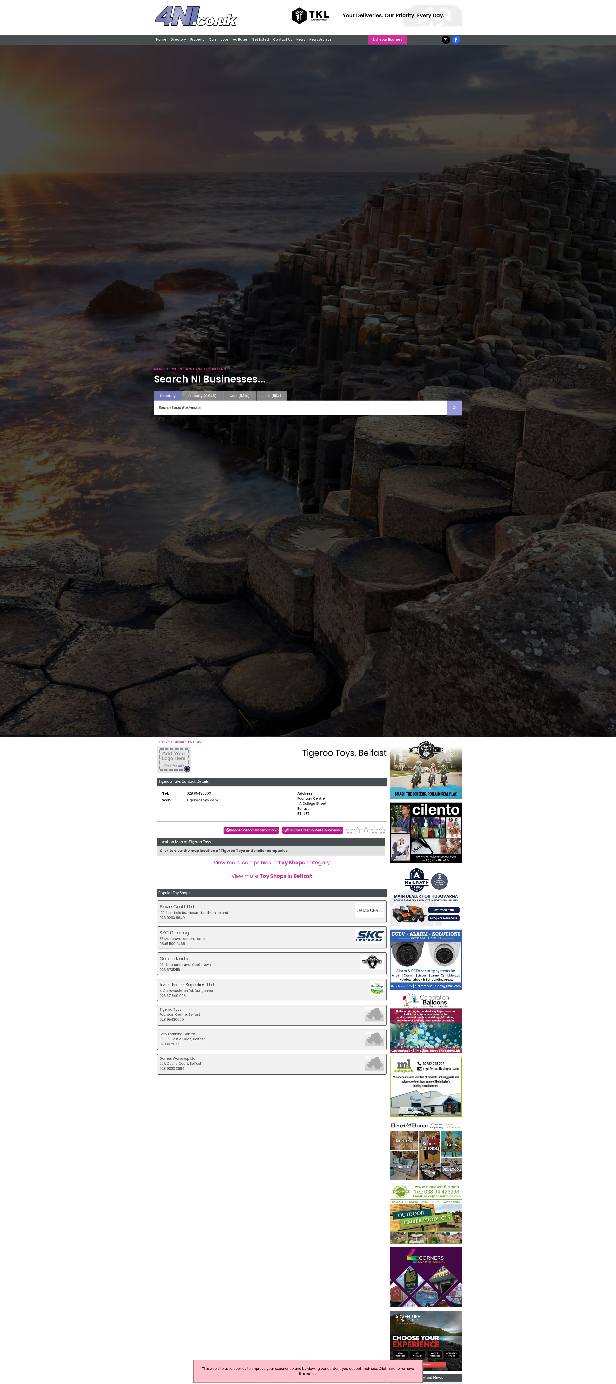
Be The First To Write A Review (314, 830)
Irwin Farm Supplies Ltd (187, 984)
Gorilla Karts (174, 958)
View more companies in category (272, 862)
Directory (178, 39)
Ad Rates (240, 39)
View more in (271, 876)
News (300, 39)
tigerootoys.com (202, 800)
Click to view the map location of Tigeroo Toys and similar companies (224, 850)
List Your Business (387, 39)
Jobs (225, 39)
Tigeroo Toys (170, 1009)
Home (161, 39)
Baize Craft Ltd (177, 906)
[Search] (454, 408)
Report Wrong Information (253, 830)
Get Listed (260, 39)
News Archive (320, 39)
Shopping (177, 742)
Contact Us (282, 39)
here (391, 1368)
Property (197, 39)
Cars (213, 39)
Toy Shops (194, 742)
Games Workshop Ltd (177, 1058)
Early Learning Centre (177, 1034)
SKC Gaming (174, 932)
